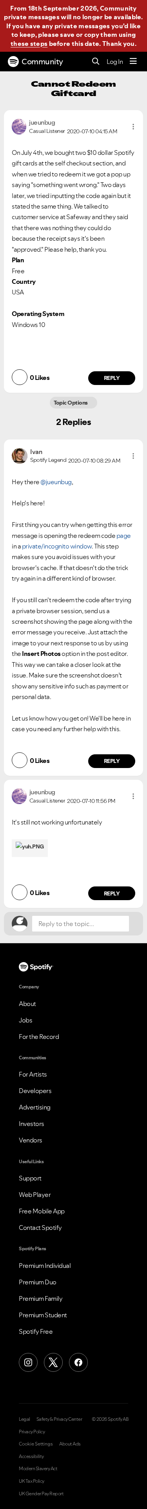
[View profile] (19, 126)
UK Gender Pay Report (41, 1494)
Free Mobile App (42, 1211)
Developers (35, 1090)
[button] (133, 127)
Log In (115, 61)
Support (30, 1178)
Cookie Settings (36, 1444)
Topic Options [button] (71, 403)
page (123, 535)
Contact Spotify (40, 1227)
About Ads (70, 1444)
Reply (112, 378)
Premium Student (43, 1315)
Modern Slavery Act (38, 1468)
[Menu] (133, 61)
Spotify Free (36, 1331)
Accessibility (31, 1456)
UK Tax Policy (31, 1481)
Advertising (35, 1107)
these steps (29, 43)
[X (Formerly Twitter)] (53, 1362)
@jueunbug (56, 482)
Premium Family (40, 1298)
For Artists (33, 1074)
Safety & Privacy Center (59, 1419)
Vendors (30, 1140)
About (27, 1003)
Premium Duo (37, 1282)
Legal (24, 1419)
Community (42, 61)
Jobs (25, 1020)
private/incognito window (57, 546)
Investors (31, 1123)
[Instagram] (28, 1362)
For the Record (39, 1036)
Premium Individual (45, 1265)
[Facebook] (78, 1362)
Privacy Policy (32, 1432)
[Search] (96, 61)
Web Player (35, 1194)
